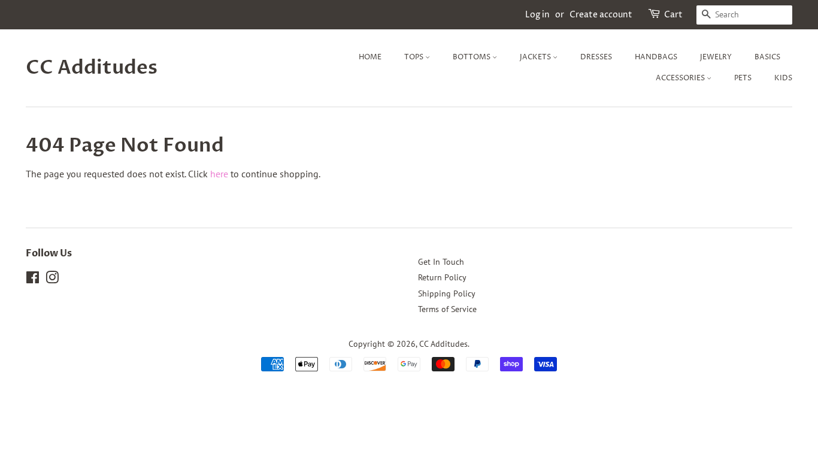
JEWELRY (716, 57)
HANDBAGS (656, 57)
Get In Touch (441, 261)
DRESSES (596, 57)
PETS (743, 78)
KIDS (783, 78)
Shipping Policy (446, 293)
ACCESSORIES (681, 78)
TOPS (414, 57)
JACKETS (536, 57)
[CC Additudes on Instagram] (52, 279)
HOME (370, 57)
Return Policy (442, 277)
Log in (537, 14)
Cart (673, 14)
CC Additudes (91, 67)
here (219, 174)
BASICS (767, 57)
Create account (600, 14)
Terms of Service (447, 309)
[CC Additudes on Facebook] (33, 279)
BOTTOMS (472, 57)
